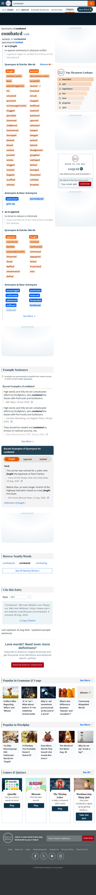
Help (10, 849)
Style (5, 597)
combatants (9, 563)
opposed (27, 459)
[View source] (32, 402)
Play (12, 805)
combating (41, 563)
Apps (28, 849)
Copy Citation (29, 620)
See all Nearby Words (26, 570)
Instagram (60, 856)
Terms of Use (82, 849)
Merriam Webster (8, 837)
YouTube (52, 856)
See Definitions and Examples (74, 173)
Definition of (14, 502)
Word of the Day (75, 164)
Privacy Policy (68, 849)
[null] (81, 168)
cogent (73, 169)
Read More (28, 379)
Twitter (43, 856)
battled (43, 459)
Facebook (35, 856)
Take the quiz (84, 817)
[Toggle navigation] (3, 3)
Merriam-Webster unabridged (27, 665)
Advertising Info (40, 849)
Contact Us (54, 849)
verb (26, 34)
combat (19, 42)
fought (12, 459)
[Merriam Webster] (75, 158)
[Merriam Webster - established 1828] (8, 3)
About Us (19, 849)
